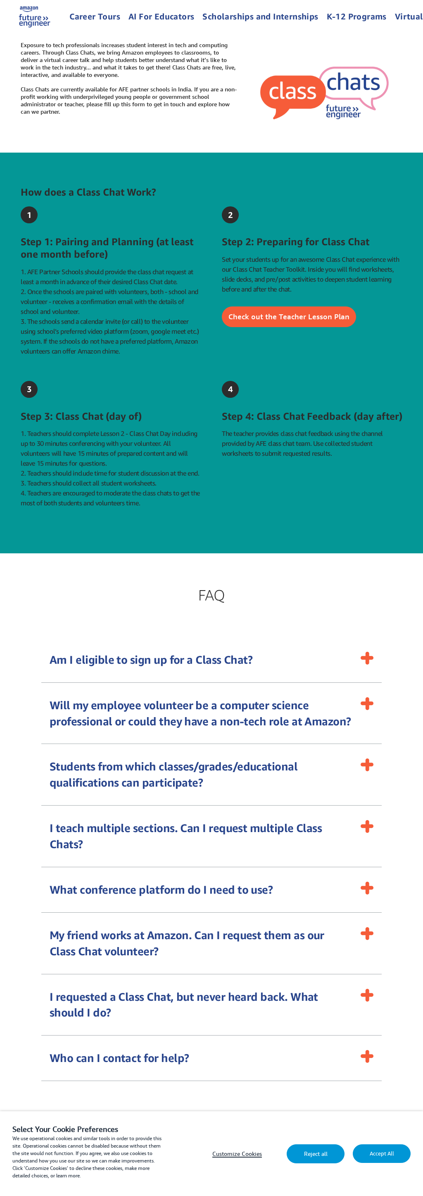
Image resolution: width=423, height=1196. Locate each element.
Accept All (382, 1153)
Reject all (316, 1154)
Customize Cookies (237, 1154)
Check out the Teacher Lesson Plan (288, 316)
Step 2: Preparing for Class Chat (295, 241)
